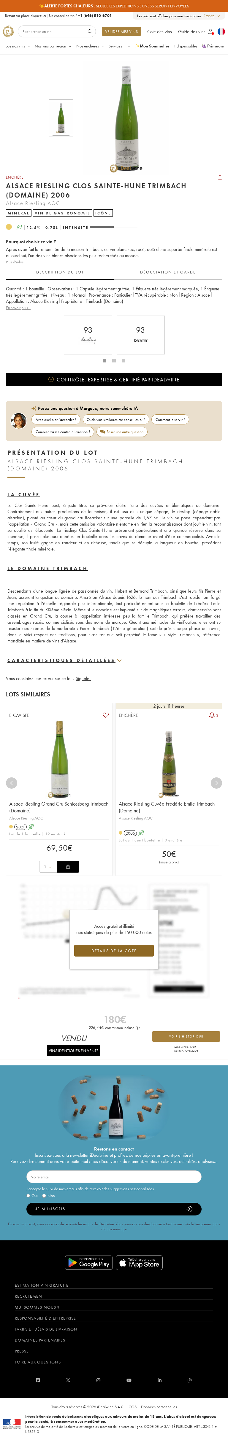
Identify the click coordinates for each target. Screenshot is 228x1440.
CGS (133, 1406)
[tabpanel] (114, 298)
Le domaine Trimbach (47, 568)
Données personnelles (159, 1406)
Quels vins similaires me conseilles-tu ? (116, 419)
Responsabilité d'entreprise (45, 1318)
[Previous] (11, 783)
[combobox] (212, 16)
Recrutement (29, 1296)
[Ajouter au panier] (68, 867)
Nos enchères (87, 46)
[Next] (216, 783)
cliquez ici (38, 15)
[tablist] (114, 272)
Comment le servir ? (170, 419)
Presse (22, 1351)
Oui (34, 1195)
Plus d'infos (14, 262)
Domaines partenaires (40, 1340)
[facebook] (38, 1380)
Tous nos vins (14, 46)
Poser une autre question (125, 431)
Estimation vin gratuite (42, 1285)
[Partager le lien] (220, 177)
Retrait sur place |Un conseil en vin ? (58, 15)
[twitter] (68, 1380)
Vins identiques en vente (74, 1050)
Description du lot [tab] (60, 272)
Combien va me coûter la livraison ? (63, 431)
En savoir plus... (18, 307)
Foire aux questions (38, 1362)
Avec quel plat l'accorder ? (56, 419)
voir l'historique (186, 1036)
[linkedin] (160, 1380)
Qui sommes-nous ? (37, 1307)
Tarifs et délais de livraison (46, 1329)
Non (51, 1195)
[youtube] (129, 1380)
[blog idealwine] (190, 1380)
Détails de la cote (114, 950)
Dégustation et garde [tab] (168, 272)
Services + (117, 46)
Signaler (83, 678)
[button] (122, 118)
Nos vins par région (50, 46)
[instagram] (98, 1380)
